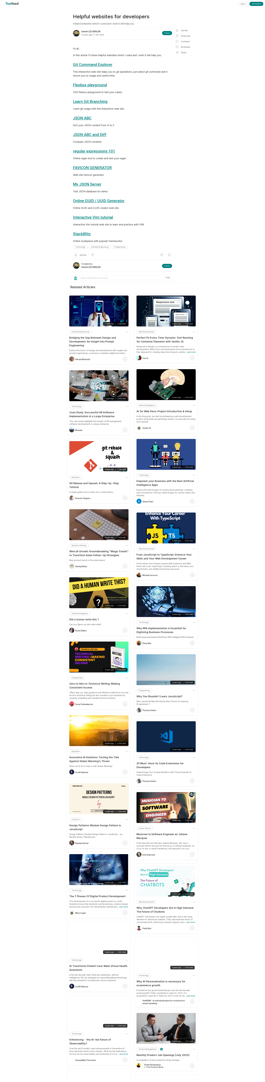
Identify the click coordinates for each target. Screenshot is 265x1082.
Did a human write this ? (84, 619)
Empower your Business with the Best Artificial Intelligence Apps (165, 483)
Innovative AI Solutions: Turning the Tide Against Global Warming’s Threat (94, 759)
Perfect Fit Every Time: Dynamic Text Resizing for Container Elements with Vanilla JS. (165, 339)
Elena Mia (146, 643)
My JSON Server (87, 184)
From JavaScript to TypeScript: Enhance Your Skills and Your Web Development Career (164, 556)
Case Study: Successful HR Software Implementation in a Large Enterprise (91, 414)
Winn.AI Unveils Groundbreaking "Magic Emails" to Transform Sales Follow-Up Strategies (98, 553)
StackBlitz (82, 234)
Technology (80, 247)
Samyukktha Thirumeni (85, 1060)
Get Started (256, 4)
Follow (167, 33)
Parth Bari (146, 928)
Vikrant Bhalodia (82, 359)
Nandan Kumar (82, 843)
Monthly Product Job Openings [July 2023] (163, 1055)
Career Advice (144, 828)
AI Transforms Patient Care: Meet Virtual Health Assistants (98, 968)
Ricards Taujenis (82, 498)
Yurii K (145, 358)
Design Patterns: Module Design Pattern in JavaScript (95, 827)
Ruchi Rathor (81, 631)
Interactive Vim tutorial (93, 217)
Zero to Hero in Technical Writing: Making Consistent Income (94, 685)
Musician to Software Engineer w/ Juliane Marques (162, 836)
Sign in (243, 4)
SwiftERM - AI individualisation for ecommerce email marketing (163, 1002)
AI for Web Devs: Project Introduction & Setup (164, 411)
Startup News (81, 566)
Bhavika (78, 430)
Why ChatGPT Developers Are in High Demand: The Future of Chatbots (165, 909)
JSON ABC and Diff (89, 134)
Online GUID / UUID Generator (98, 201)
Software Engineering (99, 247)
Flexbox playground (90, 85)
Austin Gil (146, 428)
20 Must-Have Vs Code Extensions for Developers (160, 765)
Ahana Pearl (147, 502)
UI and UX (76, 819)
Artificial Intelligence (147, 405)
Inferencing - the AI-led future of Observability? (90, 1041)
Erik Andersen (148, 855)
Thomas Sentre (149, 710)
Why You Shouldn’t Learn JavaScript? (159, 696)
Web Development (146, 332)
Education (76, 477)
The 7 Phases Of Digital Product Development (97, 896)
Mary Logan (80, 913)
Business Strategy (79, 545)
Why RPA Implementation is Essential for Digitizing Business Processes (161, 630)
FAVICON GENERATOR (92, 167)
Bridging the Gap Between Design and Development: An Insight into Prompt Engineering (92, 341)
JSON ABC (82, 118)
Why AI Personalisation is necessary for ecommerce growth (161, 983)
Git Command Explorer (92, 64)
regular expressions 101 (94, 151)
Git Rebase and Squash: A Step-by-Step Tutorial (94, 485)
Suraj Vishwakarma (84, 704)
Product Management (147, 1049)
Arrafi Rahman (81, 772)
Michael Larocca (149, 575)
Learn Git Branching (90, 101)
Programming (119, 247)
